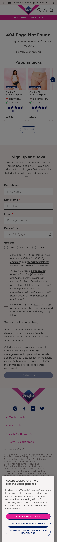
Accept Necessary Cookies (28, 523)
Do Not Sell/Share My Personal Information (28, 531)
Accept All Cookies (28, 516)
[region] (28, 509)
